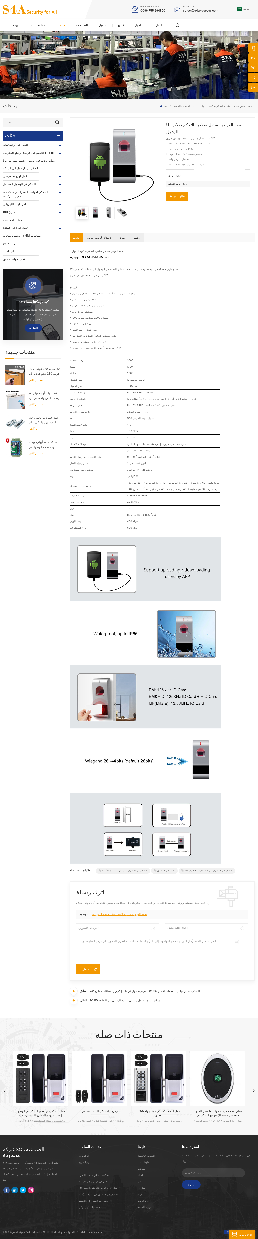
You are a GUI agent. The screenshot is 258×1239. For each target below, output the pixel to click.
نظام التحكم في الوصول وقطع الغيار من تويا (29, 160)
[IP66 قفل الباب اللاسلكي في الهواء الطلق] (158, 1078)
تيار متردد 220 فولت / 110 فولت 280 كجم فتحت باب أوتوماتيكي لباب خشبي (44, 371)
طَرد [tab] (122, 237)
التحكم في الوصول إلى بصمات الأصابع (98, 1195)
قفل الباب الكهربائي (14, 204)
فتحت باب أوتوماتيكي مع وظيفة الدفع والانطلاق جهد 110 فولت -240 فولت (43, 396)
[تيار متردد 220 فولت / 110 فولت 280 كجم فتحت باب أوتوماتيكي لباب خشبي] (15, 375)
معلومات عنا (37, 25)
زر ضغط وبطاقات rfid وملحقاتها (22, 235)
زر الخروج (9, 243)
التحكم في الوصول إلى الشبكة (21, 168)
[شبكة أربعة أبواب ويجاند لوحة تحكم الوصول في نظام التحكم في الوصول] (15, 448)
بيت (15, 25)
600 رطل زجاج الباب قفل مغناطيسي (98, 1188)
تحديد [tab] (76, 237)
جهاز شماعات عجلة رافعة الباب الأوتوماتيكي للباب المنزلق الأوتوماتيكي (43, 420)
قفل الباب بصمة (12, 220)
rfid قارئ (9, 212)
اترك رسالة (245, 1235)
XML (83, 1232)
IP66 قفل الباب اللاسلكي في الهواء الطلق (159, 1113)
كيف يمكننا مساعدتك (33, 302)
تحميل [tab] (136, 237)
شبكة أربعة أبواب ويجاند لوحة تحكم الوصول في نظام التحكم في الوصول (42, 445)
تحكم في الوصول (166, 871)
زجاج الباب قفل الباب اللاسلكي (99, 1111)
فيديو (121, 25)
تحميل (103, 25)
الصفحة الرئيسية (146, 1156)
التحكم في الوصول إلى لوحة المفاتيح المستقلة (208, 871)
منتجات (60, 25)
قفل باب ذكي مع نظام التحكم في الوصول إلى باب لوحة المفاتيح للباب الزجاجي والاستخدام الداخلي (40, 1113)
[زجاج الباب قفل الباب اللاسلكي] (99, 1078)
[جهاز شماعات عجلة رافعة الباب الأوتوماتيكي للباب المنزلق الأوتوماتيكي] (15, 423)
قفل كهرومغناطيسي (15, 176)
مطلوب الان (179, 196)
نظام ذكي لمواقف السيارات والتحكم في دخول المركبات (26, 194)
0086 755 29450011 (153, 10)
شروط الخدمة (145, 1207)
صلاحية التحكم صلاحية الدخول (94, 1175)
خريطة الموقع (145, 1201)
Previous (4, 1090)
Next (253, 1090)
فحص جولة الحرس (14, 259)
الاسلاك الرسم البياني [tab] (99, 237)
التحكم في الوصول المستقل (19, 184)
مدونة (140, 1195)
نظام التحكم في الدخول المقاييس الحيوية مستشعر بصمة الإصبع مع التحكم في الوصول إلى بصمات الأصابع (218, 1113)
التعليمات (82, 25)
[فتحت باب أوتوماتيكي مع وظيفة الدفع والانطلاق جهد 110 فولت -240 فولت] (15, 399)
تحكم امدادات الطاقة (15, 228)
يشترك (191, 1184)
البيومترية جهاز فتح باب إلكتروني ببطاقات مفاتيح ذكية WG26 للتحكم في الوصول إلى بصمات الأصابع (144, 991)
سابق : (84, 991)
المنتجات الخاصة (182, 106)
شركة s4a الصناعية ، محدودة (23, 1152)
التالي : (84, 1000)
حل (139, 1182)
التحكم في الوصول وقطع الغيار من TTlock (28, 153)
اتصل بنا (157, 25)
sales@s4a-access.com (201, 10)
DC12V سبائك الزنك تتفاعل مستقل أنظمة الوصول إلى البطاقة (125, 1001)
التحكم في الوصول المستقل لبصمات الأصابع (124, 871)
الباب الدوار (9, 251)
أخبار (138, 25)
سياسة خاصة (95, 1232)
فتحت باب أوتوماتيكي (15, 145)
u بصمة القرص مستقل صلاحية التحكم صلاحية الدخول (119, 914)
